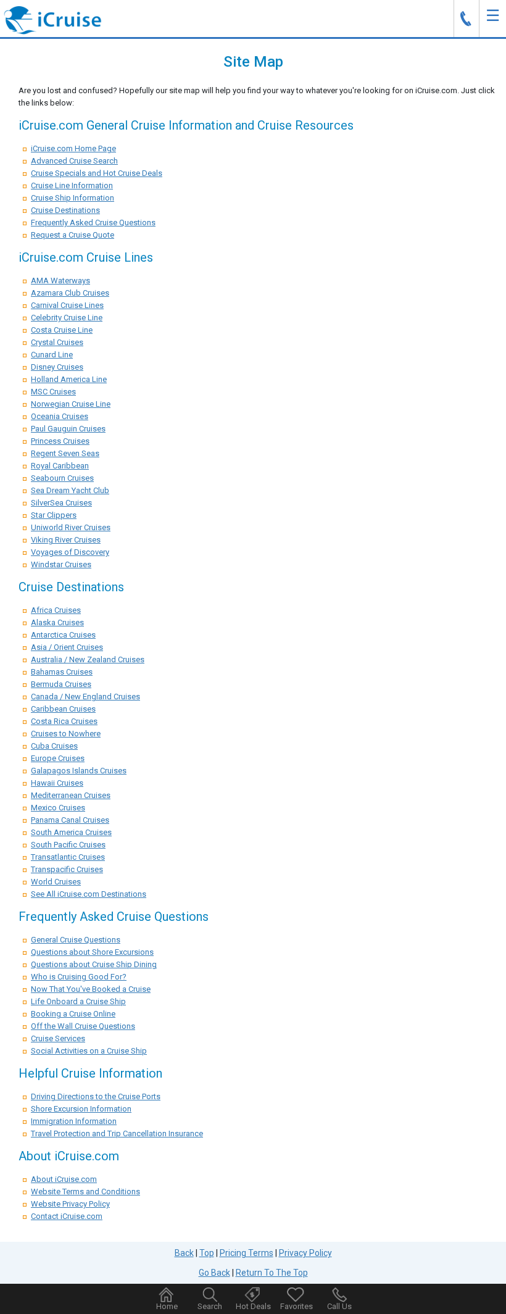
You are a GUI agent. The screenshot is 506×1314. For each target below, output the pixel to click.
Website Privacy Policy (70, 1203)
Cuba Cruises (54, 746)
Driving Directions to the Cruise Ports (95, 1096)
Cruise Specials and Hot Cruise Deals (96, 173)
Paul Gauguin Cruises (68, 428)
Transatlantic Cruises (68, 857)
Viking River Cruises (66, 539)
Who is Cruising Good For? (78, 976)
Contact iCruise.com (66, 1216)
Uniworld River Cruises (70, 527)
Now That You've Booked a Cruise (91, 989)
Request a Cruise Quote (72, 234)
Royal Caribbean (60, 465)
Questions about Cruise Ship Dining (94, 964)
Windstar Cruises (61, 564)
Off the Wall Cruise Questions (83, 1026)
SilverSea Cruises (61, 502)
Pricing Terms (246, 1253)
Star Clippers (54, 515)
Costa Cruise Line (62, 330)
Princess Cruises (60, 441)
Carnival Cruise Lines (67, 305)
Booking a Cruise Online (73, 1013)
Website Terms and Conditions (85, 1191)
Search (209, 1306)
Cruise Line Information (72, 185)
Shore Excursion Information (81, 1108)
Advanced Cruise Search (74, 160)
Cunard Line (52, 354)
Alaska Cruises (57, 622)
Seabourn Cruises (62, 478)
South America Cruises (71, 832)
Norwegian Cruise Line (70, 404)
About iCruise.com (64, 1179)
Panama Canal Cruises (70, 820)
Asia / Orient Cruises (67, 647)
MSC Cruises (53, 391)
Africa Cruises (56, 610)
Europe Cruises (58, 758)
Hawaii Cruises (57, 783)
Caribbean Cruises (63, 708)
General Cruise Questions (75, 939)
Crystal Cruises (57, 342)
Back (184, 1253)
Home (167, 1306)
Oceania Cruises (59, 416)
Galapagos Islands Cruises (78, 770)
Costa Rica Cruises (64, 721)
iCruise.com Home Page (73, 148)
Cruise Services (58, 1038)
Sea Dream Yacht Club (70, 490)
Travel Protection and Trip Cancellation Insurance (117, 1133)
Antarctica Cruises (63, 634)
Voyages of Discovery (70, 552)
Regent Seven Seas (65, 453)
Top (206, 1253)
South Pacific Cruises (68, 844)
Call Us (339, 1306)
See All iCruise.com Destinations (88, 894)
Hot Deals (253, 1306)
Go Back (214, 1273)
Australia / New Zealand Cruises (87, 659)
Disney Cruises (57, 367)
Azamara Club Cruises (70, 292)
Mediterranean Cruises (70, 795)
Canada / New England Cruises (85, 696)
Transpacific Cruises (67, 869)
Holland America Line (69, 379)
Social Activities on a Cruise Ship (89, 1050)
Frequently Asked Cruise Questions (93, 222)
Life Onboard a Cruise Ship (78, 1001)
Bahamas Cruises (62, 671)
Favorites (296, 1306)
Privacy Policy (305, 1253)
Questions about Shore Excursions (92, 952)
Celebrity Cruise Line (66, 317)
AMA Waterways (60, 280)
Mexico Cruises (58, 807)
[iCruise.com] (52, 19)
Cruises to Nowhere (66, 733)
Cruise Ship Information (72, 197)
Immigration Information (74, 1121)
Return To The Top (272, 1273)
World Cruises (56, 881)
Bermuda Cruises (61, 684)
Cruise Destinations (65, 210)
